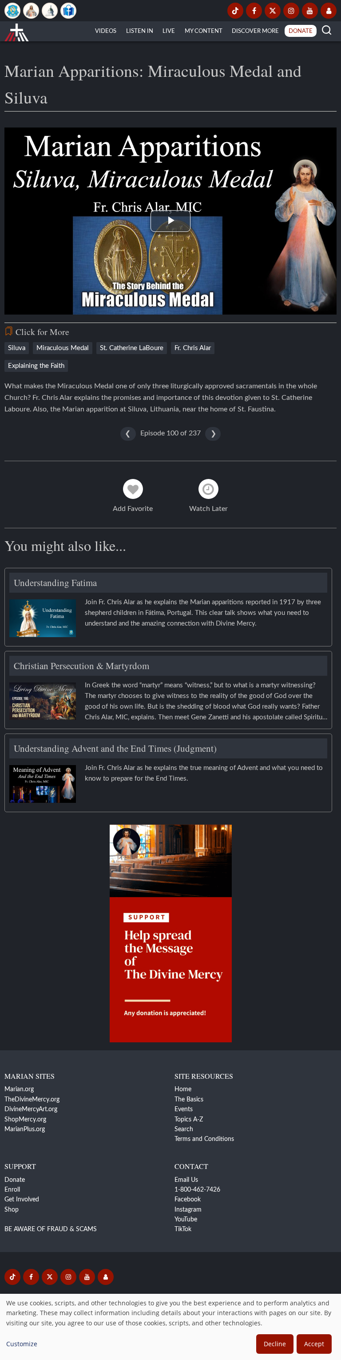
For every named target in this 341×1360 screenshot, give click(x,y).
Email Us (186, 1180)
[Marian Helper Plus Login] (329, 11)
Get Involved (21, 1199)
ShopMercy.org (25, 1120)
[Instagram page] (291, 11)
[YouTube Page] (310, 11)
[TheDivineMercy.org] (31, 11)
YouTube (185, 1219)
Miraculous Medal (62, 348)
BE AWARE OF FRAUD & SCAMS (50, 1229)
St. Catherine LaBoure (131, 348)
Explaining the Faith (36, 366)
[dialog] (170, 1327)
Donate (14, 1180)
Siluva (16, 348)
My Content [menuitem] (203, 31)
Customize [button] (21, 1344)
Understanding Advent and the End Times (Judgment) (115, 748)
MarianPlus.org (24, 1129)
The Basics (188, 1100)
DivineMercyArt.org (30, 1109)
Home (182, 1089)
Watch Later (208, 508)
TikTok (182, 1229)
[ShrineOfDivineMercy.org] (50, 11)
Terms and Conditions (204, 1139)
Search (183, 1129)
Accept (314, 1344)
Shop (11, 1210)
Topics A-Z (188, 1120)
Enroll (12, 1190)
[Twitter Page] (273, 11)
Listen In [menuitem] (139, 31)
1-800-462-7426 (197, 1190)
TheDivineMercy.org (31, 1100)
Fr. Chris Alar (192, 348)
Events (183, 1109)
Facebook (187, 1199)
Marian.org (19, 1089)
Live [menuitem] (169, 31)
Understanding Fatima (55, 582)
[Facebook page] (254, 11)
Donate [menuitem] (301, 31)
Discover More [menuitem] (255, 31)
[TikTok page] (235, 11)
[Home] (16, 31)
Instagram (188, 1210)
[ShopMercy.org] (68, 11)
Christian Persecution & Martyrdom (81, 665)
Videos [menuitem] (105, 31)
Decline (275, 1344)
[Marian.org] (12, 11)
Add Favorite (133, 508)
